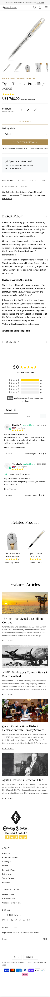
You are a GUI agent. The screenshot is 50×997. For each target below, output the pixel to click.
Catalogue (6, 861)
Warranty (7, 180)
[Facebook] (7, 920)
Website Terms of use (11, 903)
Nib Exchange (10, 187)
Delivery (22, 181)
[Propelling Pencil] (35, 110)
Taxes (42, 181)
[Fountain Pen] (21, 110)
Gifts (33, 181)
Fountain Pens (8, 870)
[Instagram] (3, 920)
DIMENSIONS (12, 342)
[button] (40, 454)
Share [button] (10, 454)
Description (12, 216)
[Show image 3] (27, 68)
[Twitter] (12, 920)
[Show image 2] (17, 68)
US (15, 957)
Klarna (25, 187)
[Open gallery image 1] (25, 39)
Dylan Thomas (10, 489)
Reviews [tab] (9, 410)
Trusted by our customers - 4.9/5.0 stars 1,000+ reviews (25, 149)
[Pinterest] (20, 920)
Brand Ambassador (10, 857)
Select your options (25, 142)
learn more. (7, 198)
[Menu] (46, 8)
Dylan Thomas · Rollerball (14, 447)
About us (6, 853)
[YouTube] (24, 920)
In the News (7, 874)
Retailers (6, 882)
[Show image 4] (38, 68)
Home (4, 78)
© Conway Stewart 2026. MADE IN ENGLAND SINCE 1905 (24, 964)
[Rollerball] (28, 110)
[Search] (34, 8)
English (29, 957)
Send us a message (13, 168)
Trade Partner (8, 878)
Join (45, 939)
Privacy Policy (8, 898)
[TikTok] (16, 920)
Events (5, 865)
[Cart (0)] (39, 8)
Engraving (25, 121)
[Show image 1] (6, 68)
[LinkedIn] (28, 920)
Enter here (40, 2)
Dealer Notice (8, 894)
